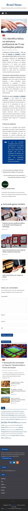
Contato (3, 493)
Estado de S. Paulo (16, 417)
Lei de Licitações (15, 425)
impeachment (22, 419)
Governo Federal (15, 419)
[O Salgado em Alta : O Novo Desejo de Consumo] (5, 384)
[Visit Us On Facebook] (10, 461)
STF (2, 438)
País (3, 35)
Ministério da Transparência (10, 429)
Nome (3, 315)
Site (2, 328)
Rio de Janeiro (8, 435)
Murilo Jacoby (12, 431)
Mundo (2, 490)
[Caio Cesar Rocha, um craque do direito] (14, 260)
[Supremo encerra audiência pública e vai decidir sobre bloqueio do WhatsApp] (14, 208)
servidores (22, 435)
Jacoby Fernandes (9, 422)
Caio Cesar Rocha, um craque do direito (12, 276)
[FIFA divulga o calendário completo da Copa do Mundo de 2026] (5, 392)
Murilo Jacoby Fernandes (21, 431)
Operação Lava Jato (4, 433)
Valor (10, 438)
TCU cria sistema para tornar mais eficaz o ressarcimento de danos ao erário (14, 176)
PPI (13, 433)
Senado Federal (15, 435)
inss (26, 419)
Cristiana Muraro (21, 413)
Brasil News (14, 5)
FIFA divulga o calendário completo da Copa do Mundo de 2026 (18, 391)
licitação (9, 427)
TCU (6, 438)
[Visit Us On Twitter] (14, 461)
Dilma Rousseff (18, 415)
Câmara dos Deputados (8, 415)
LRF (11, 427)
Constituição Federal (9, 413)
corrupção (16, 413)
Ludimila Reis (15, 427)
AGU (12, 411)
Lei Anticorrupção (8, 425)
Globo (7, 419)
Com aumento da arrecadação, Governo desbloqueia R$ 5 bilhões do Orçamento (13, 171)
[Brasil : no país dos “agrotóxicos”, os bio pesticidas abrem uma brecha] (5, 401)
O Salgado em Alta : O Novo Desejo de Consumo (17, 383)
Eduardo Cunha (8, 417)
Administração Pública (6, 411)
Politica (3, 484)
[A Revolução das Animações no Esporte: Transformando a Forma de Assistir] (14, 351)
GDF (5, 419)
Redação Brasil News (13, 50)
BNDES (15, 411)
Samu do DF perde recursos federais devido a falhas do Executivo (13, 251)
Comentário (4, 296)
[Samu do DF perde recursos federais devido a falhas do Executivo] (14, 235)
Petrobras (10, 433)
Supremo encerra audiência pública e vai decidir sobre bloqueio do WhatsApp (13, 225)
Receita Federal (17, 433)
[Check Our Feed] (17, 461)
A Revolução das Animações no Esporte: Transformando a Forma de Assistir (13, 365)
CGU (18, 411)
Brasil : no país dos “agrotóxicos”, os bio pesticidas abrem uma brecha (18, 400)
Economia (3, 487)
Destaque (3, 478)
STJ (4, 438)
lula (18, 427)
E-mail (3, 321)
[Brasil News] (2, 13)
